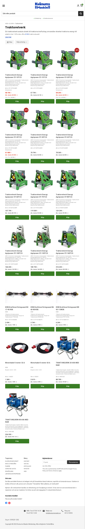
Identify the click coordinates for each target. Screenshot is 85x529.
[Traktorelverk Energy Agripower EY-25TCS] (17, 120)
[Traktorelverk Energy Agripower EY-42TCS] (68, 120)
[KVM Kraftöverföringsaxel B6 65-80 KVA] (43, 292)
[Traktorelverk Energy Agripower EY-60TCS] (17, 180)
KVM (27, 34)
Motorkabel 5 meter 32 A (15, 363)
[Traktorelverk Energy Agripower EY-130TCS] (43, 236)
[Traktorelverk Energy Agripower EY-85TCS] (68, 180)
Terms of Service (53, 471)
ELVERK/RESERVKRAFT (11, 461)
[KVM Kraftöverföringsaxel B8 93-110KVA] (68, 292)
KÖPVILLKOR (27, 466)
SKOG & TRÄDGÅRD (10, 463)
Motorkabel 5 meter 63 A (40, 363)
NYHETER (26, 468)
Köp (17, 101)
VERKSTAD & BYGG (10, 468)
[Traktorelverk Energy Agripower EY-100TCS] (17, 236)
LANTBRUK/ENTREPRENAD (13, 474)
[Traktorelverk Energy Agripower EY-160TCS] (68, 236)
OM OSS (26, 463)
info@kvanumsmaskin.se (53, 513)
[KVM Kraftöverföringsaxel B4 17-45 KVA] (17, 292)
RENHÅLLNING (9, 471)
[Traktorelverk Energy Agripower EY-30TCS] (43, 120)
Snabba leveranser (48, 18)
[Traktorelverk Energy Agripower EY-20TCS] (68, 60)
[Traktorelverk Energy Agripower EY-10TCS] (17, 60)
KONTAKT (26, 461)
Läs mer (8, 37)
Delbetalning (38, 18)
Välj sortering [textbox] (20, 42)
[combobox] (21, 42)
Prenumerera (73, 462)
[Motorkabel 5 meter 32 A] (17, 348)
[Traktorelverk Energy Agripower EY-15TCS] (43, 60)
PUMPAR (7, 466)
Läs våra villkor (46, 466)
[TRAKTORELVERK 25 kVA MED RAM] (68, 348)
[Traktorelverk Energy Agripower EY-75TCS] (43, 180)
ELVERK (11, 23)
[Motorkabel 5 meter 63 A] (43, 348)
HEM (6, 23)
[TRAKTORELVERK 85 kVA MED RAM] (17, 405)
